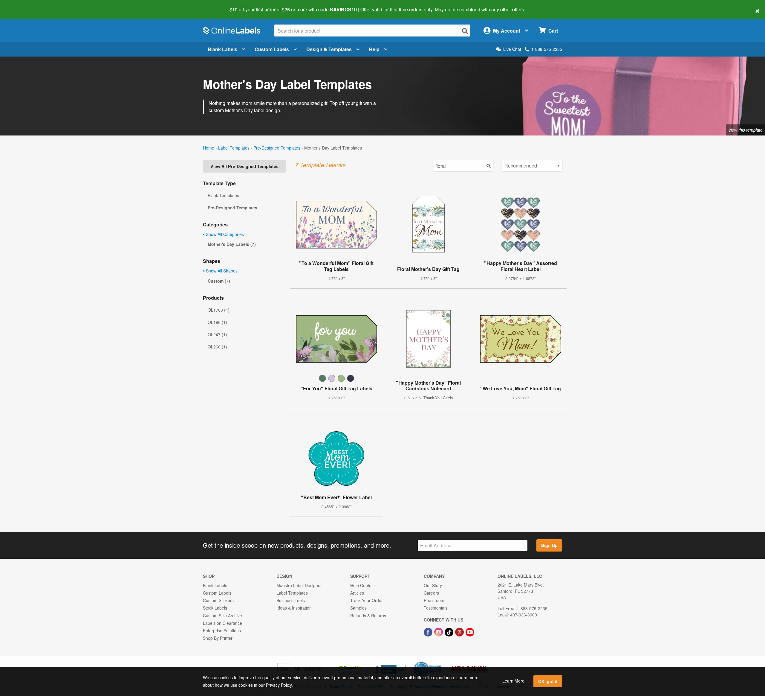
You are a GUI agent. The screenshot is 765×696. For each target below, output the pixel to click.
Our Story (433, 585)
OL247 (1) (217, 334)
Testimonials (435, 608)
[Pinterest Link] (460, 631)
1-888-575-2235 (546, 49)
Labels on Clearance (222, 623)
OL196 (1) (217, 322)
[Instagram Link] (439, 631)
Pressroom (434, 600)
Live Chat (512, 49)
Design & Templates (329, 49)
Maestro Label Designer (299, 585)
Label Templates (234, 148)
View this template (745, 130)
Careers (431, 593)
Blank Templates (223, 195)
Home (208, 148)
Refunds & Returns (368, 616)
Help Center (361, 585)
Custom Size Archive (222, 616)
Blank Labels (222, 49)
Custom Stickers (218, 600)
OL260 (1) (217, 347)
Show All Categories (224, 234)
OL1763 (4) (219, 310)
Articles (357, 593)
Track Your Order (366, 600)
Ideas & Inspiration (294, 608)
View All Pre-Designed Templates (244, 166)
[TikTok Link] (450, 631)
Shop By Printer (217, 638)
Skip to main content (21, 5)
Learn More (513, 681)
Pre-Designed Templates (276, 148)
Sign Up (549, 545)
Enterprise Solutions (222, 630)
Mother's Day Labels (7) (232, 244)
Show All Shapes (221, 271)
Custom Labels (272, 49)
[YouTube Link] (470, 631)
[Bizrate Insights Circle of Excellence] (439, 662)
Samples (358, 608)
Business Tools (290, 600)
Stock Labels (215, 608)
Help (374, 49)
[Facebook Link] (429, 631)
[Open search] (465, 30)
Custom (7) (219, 281)
